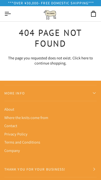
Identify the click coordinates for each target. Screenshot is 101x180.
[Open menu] (12, 14)
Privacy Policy (15, 134)
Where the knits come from (26, 117)
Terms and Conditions (22, 142)
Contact (10, 125)
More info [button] (14, 93)
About (9, 109)
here (85, 57)
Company (12, 150)
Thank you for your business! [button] (34, 169)
